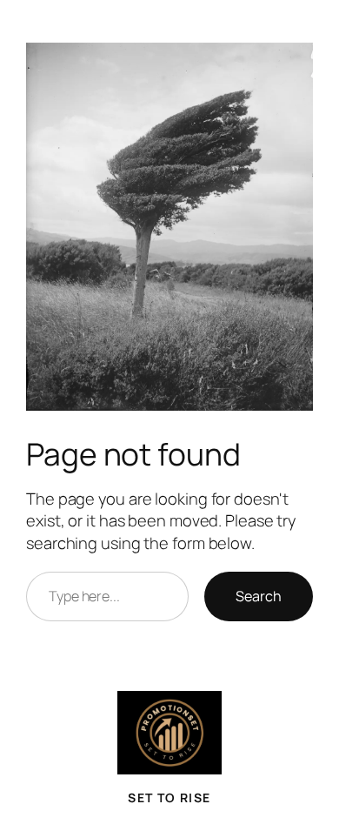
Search (259, 596)
